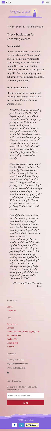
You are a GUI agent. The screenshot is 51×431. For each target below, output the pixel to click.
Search (10, 307)
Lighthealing (28, 420)
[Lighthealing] (25, 13)
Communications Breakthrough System (23, 332)
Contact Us (11, 311)
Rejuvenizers (12, 324)
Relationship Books (15, 335)
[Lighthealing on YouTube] (8, 372)
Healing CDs (12, 339)
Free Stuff (11, 347)
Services (10, 328)
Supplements (12, 343)
